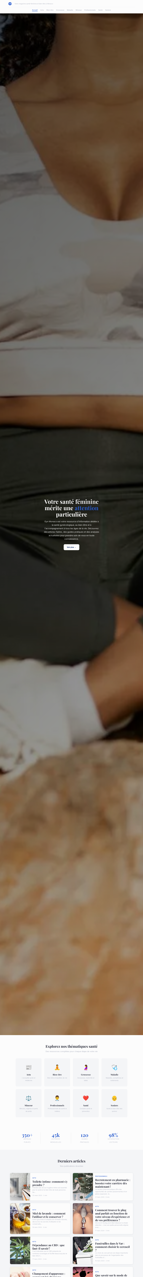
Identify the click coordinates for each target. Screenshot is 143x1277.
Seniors (108, 10)
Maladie (70, 10)
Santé (100, 10)
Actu (42, 10)
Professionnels (90, 10)
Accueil (35, 10)
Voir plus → (71, 547)
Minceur (79, 10)
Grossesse (60, 10)
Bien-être (49, 10)
